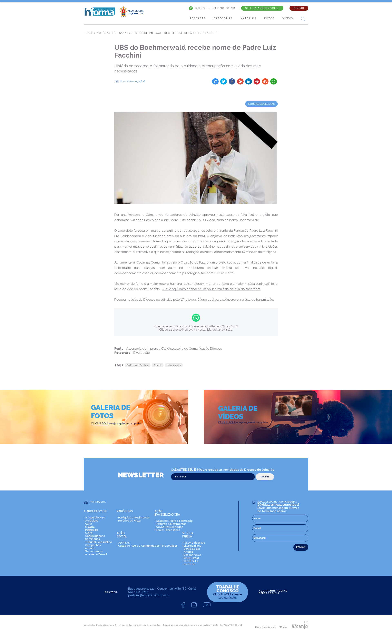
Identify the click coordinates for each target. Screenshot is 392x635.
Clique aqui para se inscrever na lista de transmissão (235, 299)
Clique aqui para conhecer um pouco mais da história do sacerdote (211, 289)
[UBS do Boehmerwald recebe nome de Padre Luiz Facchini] (196, 158)
